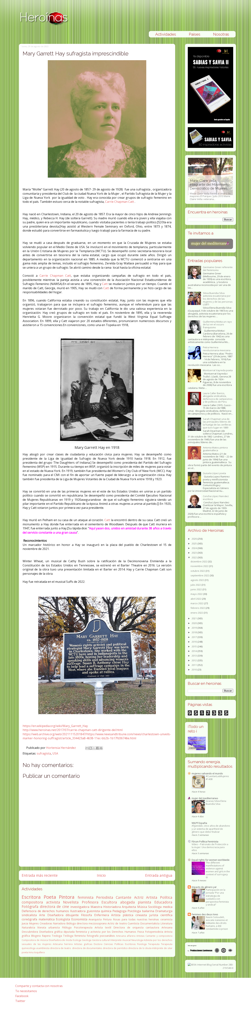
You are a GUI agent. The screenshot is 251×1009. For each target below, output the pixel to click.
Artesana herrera (63, 944)
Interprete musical (120, 940)
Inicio (101, 875)
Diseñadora (55, 915)
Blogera (36, 935)
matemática (47, 919)
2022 (194, 557)
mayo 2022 (197, 594)
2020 (194, 623)
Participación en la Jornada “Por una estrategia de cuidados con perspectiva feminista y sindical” (217, 897)
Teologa (57, 935)
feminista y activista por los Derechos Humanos (106, 931)
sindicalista (29, 915)
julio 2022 (196, 584)
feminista (86, 897)
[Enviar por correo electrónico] (87, 748)
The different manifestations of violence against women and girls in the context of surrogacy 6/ (218, 870)
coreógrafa (29, 919)
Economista (79, 919)
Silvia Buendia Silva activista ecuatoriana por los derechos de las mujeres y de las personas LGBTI (218, 298)
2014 (194, 651)
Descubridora (30, 931)
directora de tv (136, 948)
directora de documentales (87, 948)
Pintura (107, 919)
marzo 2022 (197, 603)
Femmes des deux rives (205, 914)
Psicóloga (134, 911)
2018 (194, 632)
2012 (194, 660)
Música (142, 907)
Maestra (96, 907)
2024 (194, 548)
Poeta (50, 897)
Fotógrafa (30, 906)
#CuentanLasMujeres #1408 (217, 778)
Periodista (104, 897)
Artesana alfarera (125, 935)
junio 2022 (196, 589)
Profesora (90, 902)
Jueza (25, 923)
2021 (194, 618)
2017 (194, 637)
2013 (194, 655)
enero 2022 (197, 612)
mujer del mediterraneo (205, 798)
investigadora (79, 907)
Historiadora (112, 907)
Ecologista (63, 919)
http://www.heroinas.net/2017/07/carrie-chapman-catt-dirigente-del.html (73, 730)
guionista (93, 911)
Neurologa (137, 940)
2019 (194, 627)
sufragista (44, 753)
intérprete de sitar (162, 948)
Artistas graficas (83, 944)
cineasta (141, 915)
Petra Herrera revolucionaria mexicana (216, 349)
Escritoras (130, 944)
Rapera (46, 935)
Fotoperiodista (154, 931)
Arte (42, 915)
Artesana (167, 927)
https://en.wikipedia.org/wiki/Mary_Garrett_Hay (55, 726)
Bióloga (71, 923)
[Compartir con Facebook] (97, 748)
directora (82, 923)
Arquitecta (129, 907)
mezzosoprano (98, 923)
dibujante (72, 915)
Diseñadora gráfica (50, 931)
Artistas (140, 935)
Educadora (163, 902)
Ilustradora (77, 911)
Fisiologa (142, 944)
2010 (194, 669)
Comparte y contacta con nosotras (39, 986)
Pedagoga (119, 911)
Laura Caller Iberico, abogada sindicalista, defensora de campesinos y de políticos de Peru (217, 397)
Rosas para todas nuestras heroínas (136, 919)
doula (148, 948)
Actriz (139, 897)
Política (166, 897)
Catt (105, 284)
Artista (151, 897)
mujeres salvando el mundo (207, 773)
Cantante (123, 897)
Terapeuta (153, 944)
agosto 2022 (198, 580)
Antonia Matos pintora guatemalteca (215, 449)
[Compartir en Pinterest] (101, 748)
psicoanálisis (107, 935)
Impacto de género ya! (204, 887)
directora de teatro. (60, 948)
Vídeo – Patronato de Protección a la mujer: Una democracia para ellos (210, 847)
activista (53, 902)
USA (55, 753)
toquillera (39, 952)
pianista (144, 902)
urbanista (54, 927)
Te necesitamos (26, 991)
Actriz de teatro (117, 923)
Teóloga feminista (74, 935)
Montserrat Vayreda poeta (218, 370)
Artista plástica (122, 915)
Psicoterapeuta (83, 927)
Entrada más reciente (40, 875)
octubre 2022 (198, 570)
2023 (194, 552)
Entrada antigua (158, 875)
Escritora (31, 897)
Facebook (21, 996)
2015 (194, 646)
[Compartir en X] (94, 748)
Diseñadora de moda (60, 940)
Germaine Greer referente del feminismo (218, 269)
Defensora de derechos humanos (45, 911)
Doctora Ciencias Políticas (108, 944)
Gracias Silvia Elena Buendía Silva (216, 802)
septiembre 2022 (200, 575)
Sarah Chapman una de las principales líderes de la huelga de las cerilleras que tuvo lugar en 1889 (217, 423)
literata (41, 927)
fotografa (92, 935)
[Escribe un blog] (90, 748)
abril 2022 (196, 598)
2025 (194, 543)
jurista (153, 915)
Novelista (71, 902)
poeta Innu (28, 952)
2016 (194, 641)
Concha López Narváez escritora (216, 497)
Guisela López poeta (214, 473)
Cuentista (133, 923)
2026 (194, 538)
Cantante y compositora (159, 935)
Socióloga (155, 907)
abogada (127, 902)
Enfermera (101, 915)
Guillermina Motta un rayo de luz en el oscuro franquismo (217, 324)
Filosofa (86, 915)
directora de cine (54, 906)
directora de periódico (115, 948)
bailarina (148, 911)
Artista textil (103, 927)
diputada (69, 931)
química (106, 911)
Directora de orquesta (128, 927)
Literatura (166, 923)
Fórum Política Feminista (205, 841)
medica (167, 907)
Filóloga (66, 927)
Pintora (66, 897)
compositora (32, 902)
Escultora (109, 902)
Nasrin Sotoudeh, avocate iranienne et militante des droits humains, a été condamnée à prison (217, 923)
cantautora (152, 927)
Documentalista (149, 923)
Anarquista (95, 919)
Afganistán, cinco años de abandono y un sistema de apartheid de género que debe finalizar (211, 828)
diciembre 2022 (199, 561)
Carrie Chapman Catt (119, 202)
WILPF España (199, 823)
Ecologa (77, 940)
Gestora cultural (101, 940)
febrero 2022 (198, 608)
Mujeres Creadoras (40, 923)
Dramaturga (163, 911)
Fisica (140, 931)
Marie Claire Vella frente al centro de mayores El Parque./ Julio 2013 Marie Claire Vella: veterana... (210, 190)
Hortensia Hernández (61, 748)
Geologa (86, 940)
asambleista (42, 948)
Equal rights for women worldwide (211, 859)
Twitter (20, 1001)
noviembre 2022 (200, 566)
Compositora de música (35, 940)
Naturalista (28, 927)
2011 (194, 665)
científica (166, 915)
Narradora (59, 923)
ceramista (166, 919)
